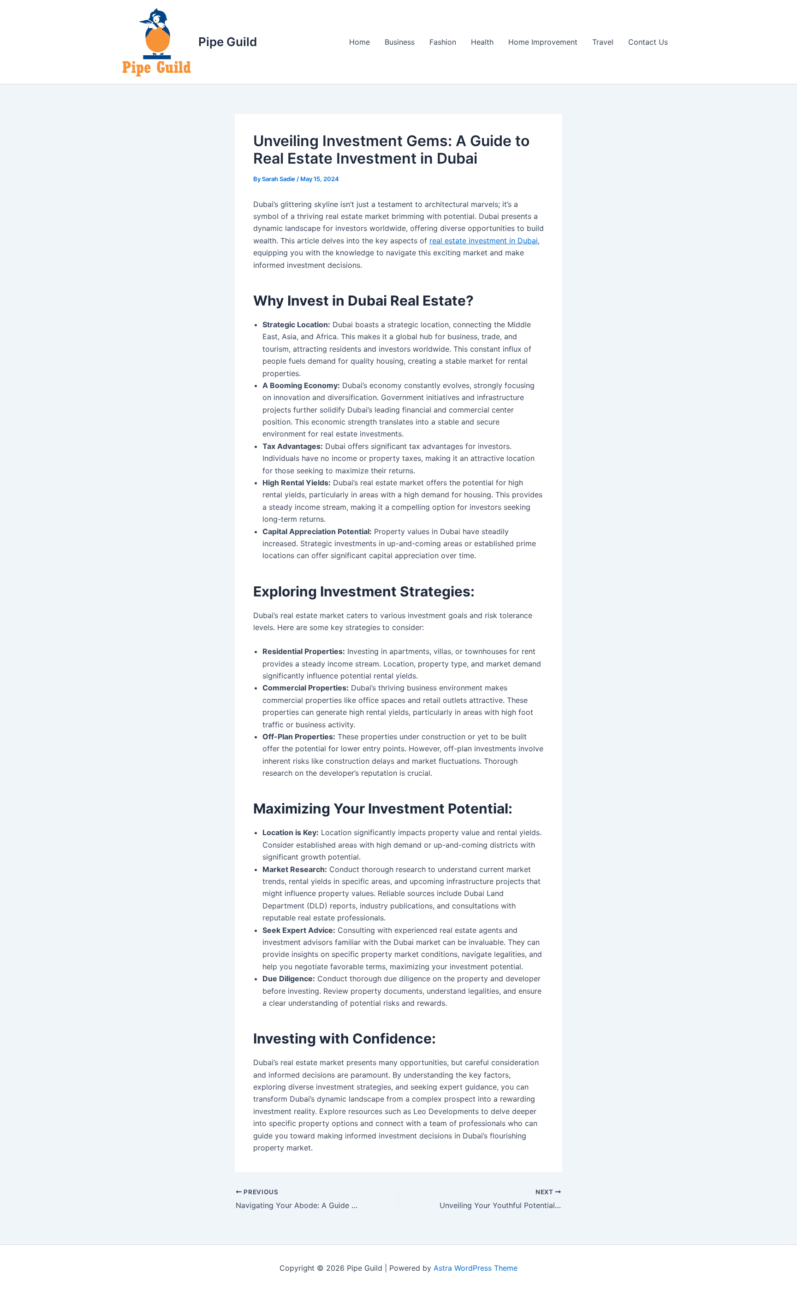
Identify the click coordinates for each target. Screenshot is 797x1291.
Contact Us (648, 42)
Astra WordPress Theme (475, 1268)
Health (482, 42)
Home (359, 42)
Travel (602, 42)
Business (400, 42)
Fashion (442, 42)
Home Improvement (542, 42)
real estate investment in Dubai (483, 240)
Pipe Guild (227, 42)
